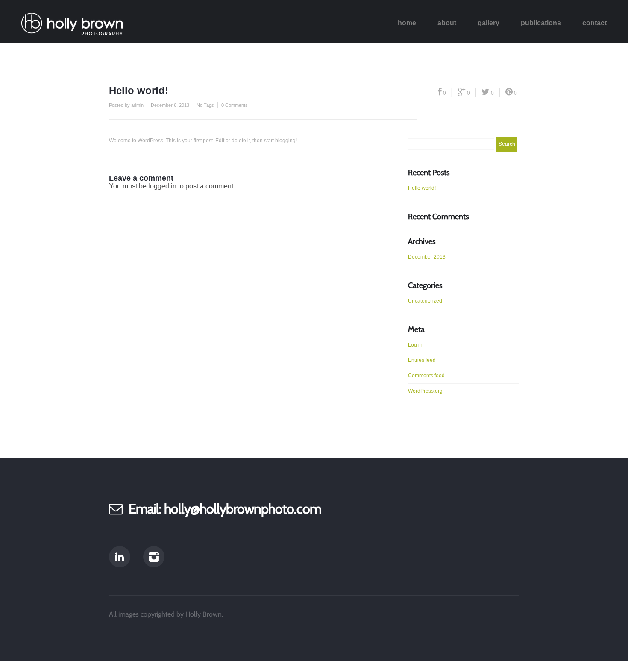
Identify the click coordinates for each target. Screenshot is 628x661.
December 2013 (427, 257)
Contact (594, 22)
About (446, 22)
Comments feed (426, 376)
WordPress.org (425, 391)
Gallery (488, 22)
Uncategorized (425, 301)
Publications (541, 22)
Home (407, 22)
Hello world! (422, 188)
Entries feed (422, 360)
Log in (415, 345)
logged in (162, 186)
